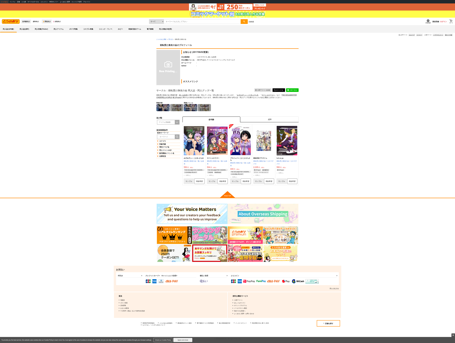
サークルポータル (33, 2)
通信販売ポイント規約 (184, 323)
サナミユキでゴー (268, 95)
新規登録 (435, 21)
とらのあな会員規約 (166, 323)
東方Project (177, 97)
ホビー (120, 29)
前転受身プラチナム (260, 158)
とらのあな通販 (161, 39)
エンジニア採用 (77, 2)
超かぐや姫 (448, 35)
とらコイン (44, 2)
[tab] (270, 119)
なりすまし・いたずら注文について (154, 325)
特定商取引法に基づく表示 (260, 323)
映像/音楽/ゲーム (135, 29)
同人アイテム (59, 29)
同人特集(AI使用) (165, 29)
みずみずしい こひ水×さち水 (247, 95)
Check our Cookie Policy (163, 340)
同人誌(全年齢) (8, 29)
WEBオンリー (53, 2)
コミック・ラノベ (105, 29)
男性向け (48, 21)
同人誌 (170, 39)
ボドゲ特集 (73, 29)
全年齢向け (26, 21)
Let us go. (280, 158)
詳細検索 (251, 21)
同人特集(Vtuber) (41, 29)
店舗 (18, 2)
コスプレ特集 (88, 29)
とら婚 (24, 2)
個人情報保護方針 (224, 323)
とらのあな (4, 2)
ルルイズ (412, 35)
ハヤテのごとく (438, 35)
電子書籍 (150, 29)
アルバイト (86, 2)
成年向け (36, 21)
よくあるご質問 (65, 2)
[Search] (177, 136)
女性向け (58, 21)
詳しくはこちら (334, 288)
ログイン (443, 21)
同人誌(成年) (24, 29)
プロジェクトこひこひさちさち (240, 159)
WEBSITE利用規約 (149, 323)
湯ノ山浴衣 (183, 95)
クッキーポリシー (241, 323)
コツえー (419, 35)
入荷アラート (263, 90)
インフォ (12, 2)
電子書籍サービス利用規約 (205, 323)
